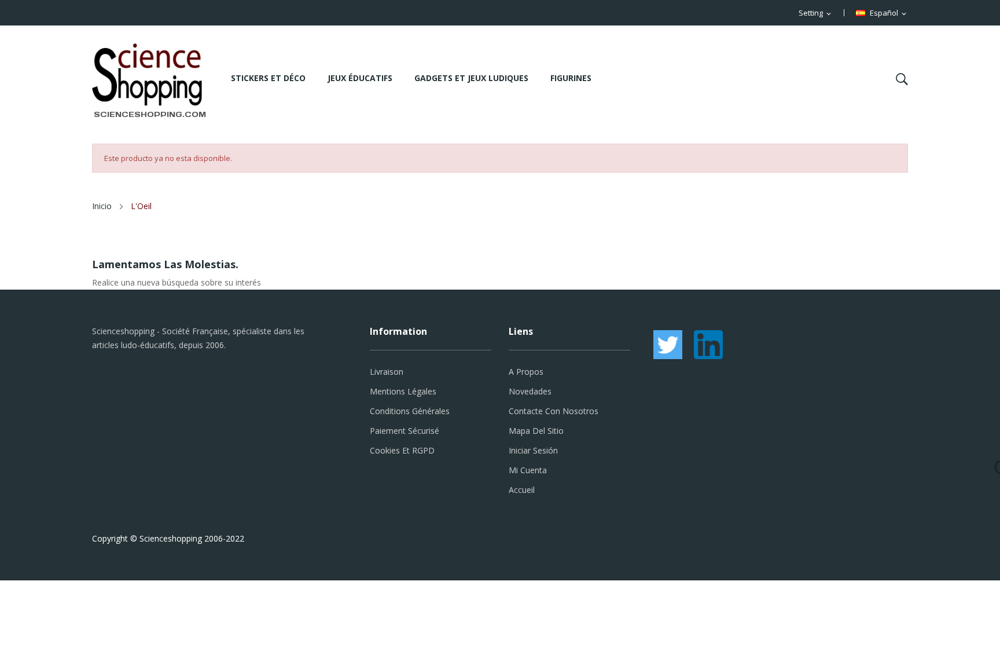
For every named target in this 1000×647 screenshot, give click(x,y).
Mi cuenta (528, 470)
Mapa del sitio (536, 430)
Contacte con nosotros (553, 410)
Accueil (522, 489)
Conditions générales (410, 410)
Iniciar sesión (533, 450)
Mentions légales (403, 391)
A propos (526, 371)
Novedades (530, 391)
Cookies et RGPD (402, 450)
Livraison (386, 371)
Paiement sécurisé (404, 430)
